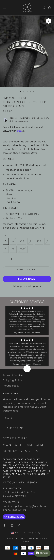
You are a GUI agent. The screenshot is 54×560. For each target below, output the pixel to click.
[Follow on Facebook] (4, 525)
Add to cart (27, 270)
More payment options (27, 286)
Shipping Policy (12, 380)
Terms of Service (13, 375)
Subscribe (15, 428)
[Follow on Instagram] (11, 525)
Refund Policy (11, 385)
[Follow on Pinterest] (19, 525)
